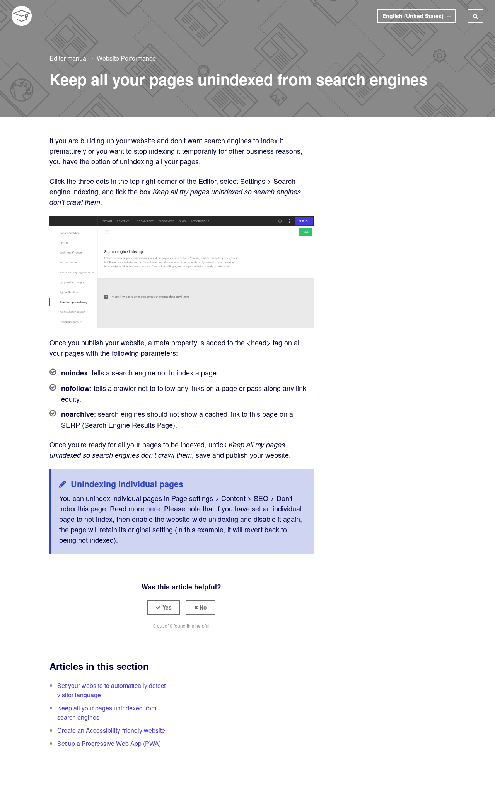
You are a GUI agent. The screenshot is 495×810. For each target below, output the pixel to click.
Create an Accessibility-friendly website (111, 730)
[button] (163, 607)
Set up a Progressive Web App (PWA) (109, 743)
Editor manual (69, 58)
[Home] (22, 16)
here (153, 508)
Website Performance (126, 58)
